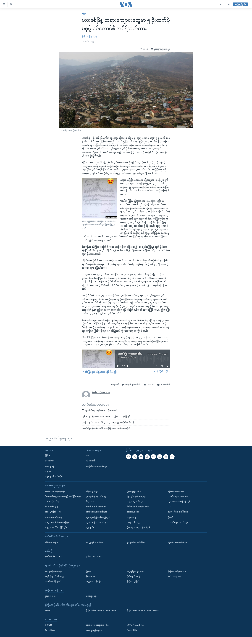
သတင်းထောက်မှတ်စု (53, 517)
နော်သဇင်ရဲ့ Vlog (175, 576)
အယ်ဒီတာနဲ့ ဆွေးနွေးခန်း (55, 491)
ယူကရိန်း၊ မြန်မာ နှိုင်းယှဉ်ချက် (98, 517)
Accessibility (132, 630)
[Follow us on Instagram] (147, 456)
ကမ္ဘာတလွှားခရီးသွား (135, 501)
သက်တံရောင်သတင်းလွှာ (178, 522)
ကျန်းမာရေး (131, 517)
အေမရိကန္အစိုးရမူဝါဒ (94, 630)
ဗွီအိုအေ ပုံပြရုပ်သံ (134, 581)
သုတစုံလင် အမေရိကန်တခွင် (179, 501)
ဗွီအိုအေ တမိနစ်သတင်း (177, 571)
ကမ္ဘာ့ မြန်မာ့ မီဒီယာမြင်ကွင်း (56, 528)
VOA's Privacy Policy (135, 625)
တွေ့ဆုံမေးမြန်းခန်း (93, 581)
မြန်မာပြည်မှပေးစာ (134, 491)
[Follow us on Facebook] (128, 456)
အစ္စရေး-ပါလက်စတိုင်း (54, 476)
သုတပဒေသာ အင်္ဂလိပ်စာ (178, 542)
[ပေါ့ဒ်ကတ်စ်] (165, 456)
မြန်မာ (84, 13)
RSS (87, 456)
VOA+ (47, 610)
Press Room (50, 630)
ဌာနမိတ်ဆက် (50, 596)
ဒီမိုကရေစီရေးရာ (52, 507)
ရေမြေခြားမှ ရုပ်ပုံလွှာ (135, 571)
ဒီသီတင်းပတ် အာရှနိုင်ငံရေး (138, 507)
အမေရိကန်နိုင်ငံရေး (53, 512)
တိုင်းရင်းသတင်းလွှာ (176, 491)
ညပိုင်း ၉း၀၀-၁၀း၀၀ (94, 557)
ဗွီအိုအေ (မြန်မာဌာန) (90, 36)
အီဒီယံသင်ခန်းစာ (52, 542)
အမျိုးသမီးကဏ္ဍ (133, 522)
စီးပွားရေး (90, 501)
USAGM (48, 625)
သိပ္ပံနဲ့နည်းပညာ (92, 491)
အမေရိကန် (49, 466)
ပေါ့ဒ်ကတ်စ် (90, 461)
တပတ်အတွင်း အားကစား (96, 507)
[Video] (229, 4)
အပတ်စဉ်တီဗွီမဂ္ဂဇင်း (53, 581)
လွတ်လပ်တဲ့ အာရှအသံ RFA (97, 625)
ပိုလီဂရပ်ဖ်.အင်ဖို (133, 576)
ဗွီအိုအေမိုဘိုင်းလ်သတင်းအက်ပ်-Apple (101, 610)
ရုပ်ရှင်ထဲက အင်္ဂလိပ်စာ (136, 542)
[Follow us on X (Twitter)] (134, 456)
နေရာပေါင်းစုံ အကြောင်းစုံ (178, 512)
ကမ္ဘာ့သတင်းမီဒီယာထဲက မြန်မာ (57, 522)
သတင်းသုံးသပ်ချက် (53, 501)
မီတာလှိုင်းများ (91, 596)
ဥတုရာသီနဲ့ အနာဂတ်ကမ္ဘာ (96, 496)
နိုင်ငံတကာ (49, 461)
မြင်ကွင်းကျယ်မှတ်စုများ (136, 496)
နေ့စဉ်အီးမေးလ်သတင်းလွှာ (96, 466)
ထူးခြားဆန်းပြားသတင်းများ (97, 522)
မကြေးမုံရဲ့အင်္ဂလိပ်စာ (94, 542)
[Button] (144, 49)
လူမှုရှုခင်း (90, 528)
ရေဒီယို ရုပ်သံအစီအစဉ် (54, 576)
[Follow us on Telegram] (153, 456)
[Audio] (221, 4)
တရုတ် (48, 471)
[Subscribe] (172, 456)
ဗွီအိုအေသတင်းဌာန (128, 357)
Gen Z (170, 507)
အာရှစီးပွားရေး (133, 512)
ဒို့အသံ (170, 517)
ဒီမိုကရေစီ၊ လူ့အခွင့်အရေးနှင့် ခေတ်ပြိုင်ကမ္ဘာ (63, 496)
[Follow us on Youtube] (140, 456)
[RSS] (159, 456)
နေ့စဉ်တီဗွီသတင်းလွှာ (53, 571)
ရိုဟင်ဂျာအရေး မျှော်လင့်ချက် (139, 528)
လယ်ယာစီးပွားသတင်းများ (96, 512)
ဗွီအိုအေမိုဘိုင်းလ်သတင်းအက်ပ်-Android (143, 610)
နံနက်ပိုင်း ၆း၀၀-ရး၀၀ (53, 557)
